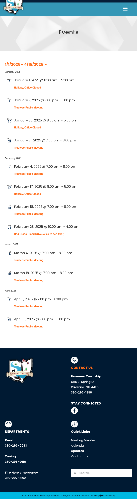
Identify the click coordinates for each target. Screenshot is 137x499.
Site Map (95, 495)
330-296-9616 (15, 462)
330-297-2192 (15, 478)
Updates (77, 451)
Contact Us (79, 456)
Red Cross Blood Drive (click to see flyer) (39, 234)
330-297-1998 (81, 392)
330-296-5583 (16, 445)
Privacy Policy (108, 495)
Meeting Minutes (83, 440)
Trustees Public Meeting (28, 107)
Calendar (78, 445)
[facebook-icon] (74, 408)
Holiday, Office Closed (27, 87)
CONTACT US (82, 368)
